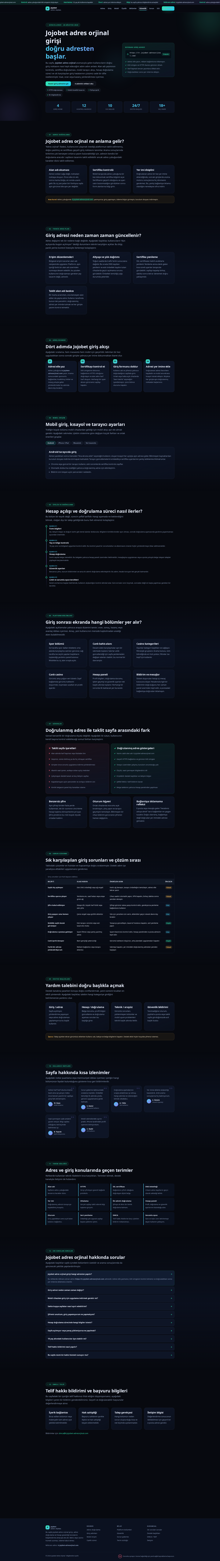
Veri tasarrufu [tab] (91, 443)
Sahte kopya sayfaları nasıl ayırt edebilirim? (67, 1306)
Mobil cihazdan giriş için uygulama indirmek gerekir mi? (73, 1298)
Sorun (151, 8)
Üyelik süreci (92, 1540)
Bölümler (133, 8)
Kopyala (166, 54)
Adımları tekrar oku (127, 1498)
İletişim (150, 1540)
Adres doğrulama (93, 1530)
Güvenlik (142, 8)
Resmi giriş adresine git (58, 83)
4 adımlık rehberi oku (84, 83)
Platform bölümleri (124, 1530)
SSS (158, 8)
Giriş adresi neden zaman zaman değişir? (66, 1290)
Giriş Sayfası (168, 8)
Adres (102, 8)
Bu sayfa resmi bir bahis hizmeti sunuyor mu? (68, 1355)
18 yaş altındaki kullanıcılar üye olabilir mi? (67, 1338)
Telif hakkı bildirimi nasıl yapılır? (62, 1347)
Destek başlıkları (153, 1533)
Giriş (109, 8)
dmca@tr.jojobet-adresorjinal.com (73, 1433)
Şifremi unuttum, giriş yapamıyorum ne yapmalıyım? (71, 1314)
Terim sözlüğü (122, 1540)
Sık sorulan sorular (154, 1530)
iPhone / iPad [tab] (63, 443)
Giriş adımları (92, 1533)
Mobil (116, 8)
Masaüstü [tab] (77, 443)
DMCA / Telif (152, 1537)
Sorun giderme (123, 1537)
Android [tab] (51, 443)
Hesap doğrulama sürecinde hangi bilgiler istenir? (70, 1322)
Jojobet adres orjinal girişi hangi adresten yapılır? (70, 1274)
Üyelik (124, 8)
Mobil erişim (91, 1537)
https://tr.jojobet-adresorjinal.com (98, 1498)
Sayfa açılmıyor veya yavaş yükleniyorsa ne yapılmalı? (72, 1330)
